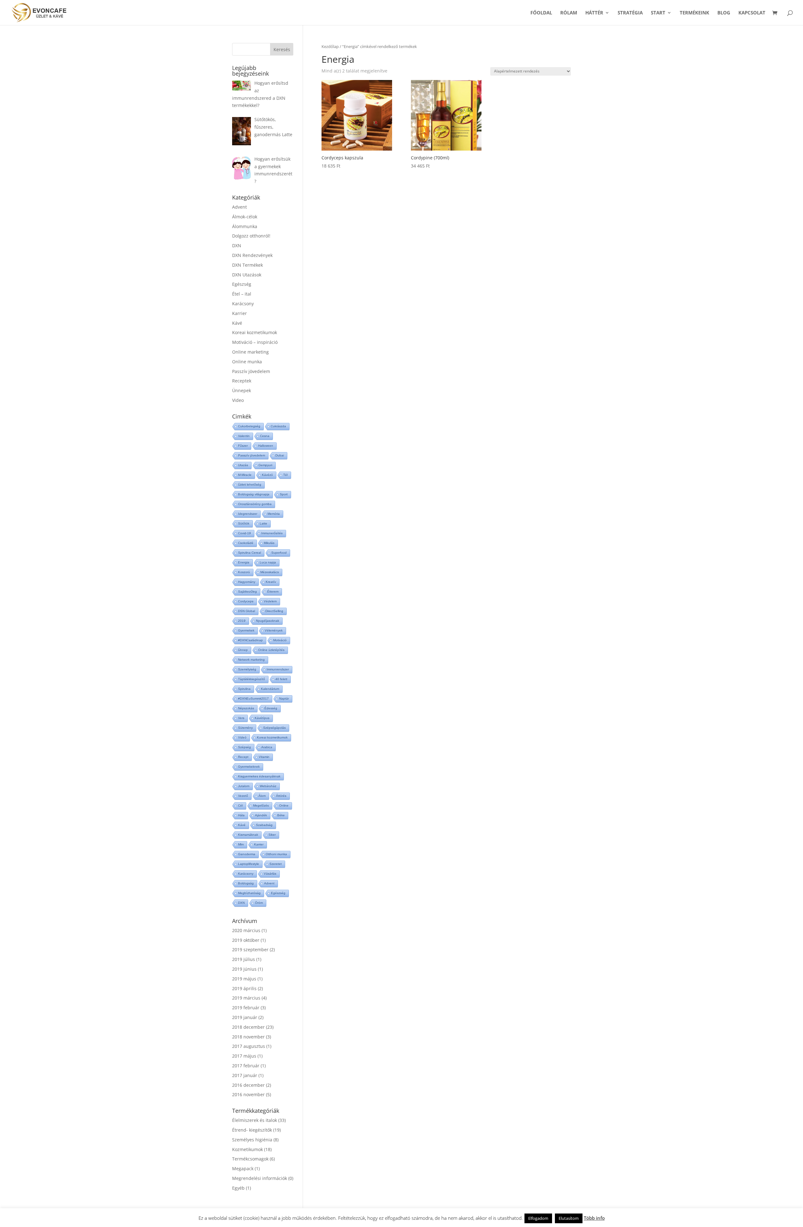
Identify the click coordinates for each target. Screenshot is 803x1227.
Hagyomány (246, 582)
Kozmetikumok (247, 1149)
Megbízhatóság (249, 893)
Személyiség (247, 669)
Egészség (241, 284)
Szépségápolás (274, 727)
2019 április (244, 988)
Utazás (243, 465)
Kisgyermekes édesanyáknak (259, 776)
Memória (274, 513)
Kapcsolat (751, 13)
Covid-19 (244, 533)
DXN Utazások (246, 275)
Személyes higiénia (252, 1140)
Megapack (242, 1168)
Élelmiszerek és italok (254, 1120)
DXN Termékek (247, 265)
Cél (240, 805)
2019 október (245, 940)
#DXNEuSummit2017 (253, 698)
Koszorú (244, 572)
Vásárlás (270, 873)
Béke (281, 815)
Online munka (247, 362)
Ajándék (261, 815)
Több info (594, 1218)
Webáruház (268, 786)
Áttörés (281, 796)
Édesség (270, 708)
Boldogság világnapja (253, 494)
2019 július (243, 959)
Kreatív (271, 582)
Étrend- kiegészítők (252, 1130)
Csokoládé (245, 543)
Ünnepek (241, 390)
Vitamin (264, 757)
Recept (243, 757)
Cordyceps (245, 601)
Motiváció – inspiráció (255, 342)
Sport (284, 494)
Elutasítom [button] (569, 1218)
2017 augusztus (248, 1046)
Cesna (264, 436)
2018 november (248, 1037)
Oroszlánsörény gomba (255, 504)
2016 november (248, 1094)
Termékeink (694, 13)
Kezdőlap (330, 46)
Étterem (273, 591)
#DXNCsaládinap (250, 640)
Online (284, 805)
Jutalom (243, 786)
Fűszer (243, 445)
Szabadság (264, 825)
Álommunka (244, 226)
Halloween (265, 445)
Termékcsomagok (250, 1159)
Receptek (241, 381)
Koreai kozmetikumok (254, 332)
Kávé (237, 323)
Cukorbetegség (249, 426)
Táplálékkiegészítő (251, 679)
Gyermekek (246, 630)
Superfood (279, 552)
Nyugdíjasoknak (267, 620)
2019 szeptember (250, 949)
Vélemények (274, 630)
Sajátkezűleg (247, 591)
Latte (263, 523)
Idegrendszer (247, 513)
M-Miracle (245, 475)
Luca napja (268, 562)
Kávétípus (262, 718)
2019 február (245, 1008)
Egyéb (238, 1188)
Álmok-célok (244, 217)
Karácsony (243, 304)
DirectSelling (274, 611)
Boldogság (246, 883)
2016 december (248, 1085)
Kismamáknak (248, 834)
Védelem (270, 601)
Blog (723, 13)
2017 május (244, 1056)
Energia (243, 562)
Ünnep (243, 650)
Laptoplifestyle (248, 864)
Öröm (259, 902)
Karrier (239, 313)
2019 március (246, 998)
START (658, 13)
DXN (236, 245)
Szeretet (275, 864)
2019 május (244, 979)
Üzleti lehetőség (249, 484)
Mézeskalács (269, 572)
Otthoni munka (276, 854)
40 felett (281, 679)
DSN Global (246, 611)
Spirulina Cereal (249, 552)
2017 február (245, 1066)
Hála (241, 815)
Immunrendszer (278, 669)
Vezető (243, 796)
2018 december (248, 1027)
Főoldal (541, 13)
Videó (242, 737)
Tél (285, 475)
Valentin (244, 436)
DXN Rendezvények (252, 255)
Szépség (244, 747)
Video (238, 400)
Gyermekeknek (249, 766)
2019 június (244, 969)
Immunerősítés (272, 533)
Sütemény (245, 727)
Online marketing (250, 352)
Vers (241, 718)
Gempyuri (265, 465)
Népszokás (246, 708)
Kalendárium (270, 689)
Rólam (568, 13)
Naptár (284, 698)
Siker (272, 834)
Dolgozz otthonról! (251, 236)
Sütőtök (243, 523)
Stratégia (630, 13)
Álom (262, 796)
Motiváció (280, 640)
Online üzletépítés (271, 650)
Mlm (241, 844)
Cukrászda (278, 426)
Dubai (279, 455)
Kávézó (267, 475)
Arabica (266, 747)
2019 (242, 620)
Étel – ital (241, 294)
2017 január (244, 1075)
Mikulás (269, 543)
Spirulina (244, 689)
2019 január (244, 1017)
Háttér (594, 13)
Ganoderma (246, 854)
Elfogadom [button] (538, 1218)
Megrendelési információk (259, 1178)
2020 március (246, 930)
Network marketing (251, 659)
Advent (239, 207)
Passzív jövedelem (251, 371)
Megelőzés (261, 805)
